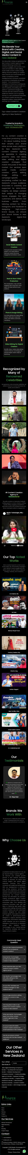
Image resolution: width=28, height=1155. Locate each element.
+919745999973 (7, 1137)
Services (3, 1112)
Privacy (10, 1152)
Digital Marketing (5, 1124)
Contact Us (12, 106)
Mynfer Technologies (17, 1147)
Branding (3, 1128)
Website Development (6, 1122)
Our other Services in (6, 1063)
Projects (3, 1114)
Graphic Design (5, 1130)
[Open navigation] (26, 2)
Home (2, 1107)
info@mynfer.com (7, 1140)
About (2, 1109)
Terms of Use (16, 1152)
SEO (2, 1126)
